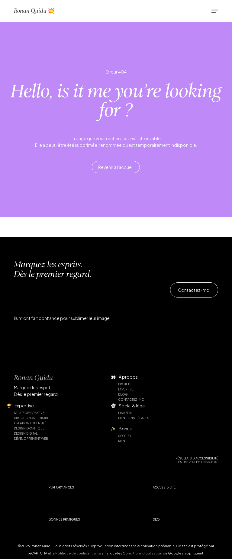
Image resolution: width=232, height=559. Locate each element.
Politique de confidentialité (78, 553)
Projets (124, 384)
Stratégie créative (29, 413)
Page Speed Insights (200, 462)
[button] (214, 11)
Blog (122, 394)
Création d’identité (30, 423)
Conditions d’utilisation (142, 553)
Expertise (126, 389)
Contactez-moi (131, 399)
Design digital (26, 433)
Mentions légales (133, 418)
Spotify (124, 436)
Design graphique (29, 428)
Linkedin (125, 413)
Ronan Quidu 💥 (34, 10)
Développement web (31, 438)
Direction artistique (31, 418)
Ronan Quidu (33, 377)
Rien (121, 441)
